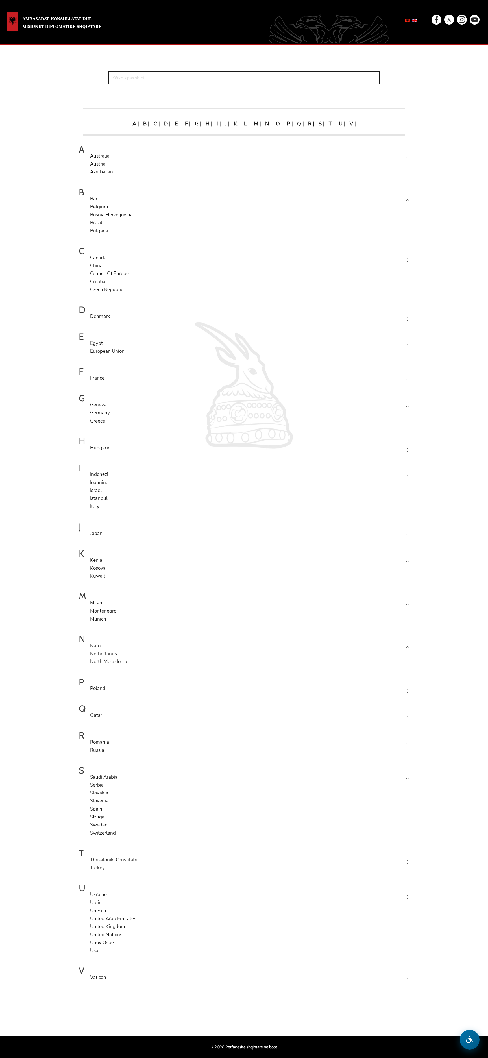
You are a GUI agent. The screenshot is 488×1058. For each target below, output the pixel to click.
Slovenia (99, 801)
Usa (94, 950)
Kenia (96, 560)
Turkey (97, 868)
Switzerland (103, 833)
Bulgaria (99, 231)
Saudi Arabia (103, 777)
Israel (96, 490)
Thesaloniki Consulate (113, 860)
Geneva (98, 405)
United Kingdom (107, 926)
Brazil (96, 222)
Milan (96, 603)
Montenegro (103, 611)
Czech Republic (106, 289)
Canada (98, 257)
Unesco (98, 910)
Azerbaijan (101, 172)
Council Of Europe (109, 273)
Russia (97, 750)
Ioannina (99, 482)
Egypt (96, 343)
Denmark (100, 316)
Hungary (99, 448)
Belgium (99, 207)
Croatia (97, 281)
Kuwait (97, 576)
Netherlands (103, 653)
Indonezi (99, 474)
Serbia (97, 785)
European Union (107, 351)
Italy (94, 506)
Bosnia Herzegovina (111, 215)
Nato (95, 646)
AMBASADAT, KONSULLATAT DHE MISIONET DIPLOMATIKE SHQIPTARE (61, 22)
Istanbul (99, 498)
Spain (96, 809)
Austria (98, 164)
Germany (100, 413)
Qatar (96, 715)
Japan (96, 533)
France (97, 378)
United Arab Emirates (113, 918)
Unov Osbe (102, 942)
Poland (97, 688)
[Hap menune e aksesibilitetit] (470, 1040)
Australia (100, 156)
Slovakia (99, 793)
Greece (97, 421)
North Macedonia (108, 661)
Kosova (98, 568)
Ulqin (96, 902)
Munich (98, 619)
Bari (94, 198)
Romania (99, 742)
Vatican (98, 977)
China (96, 265)
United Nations (106, 934)
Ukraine (98, 894)
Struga (97, 817)
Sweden (99, 825)
